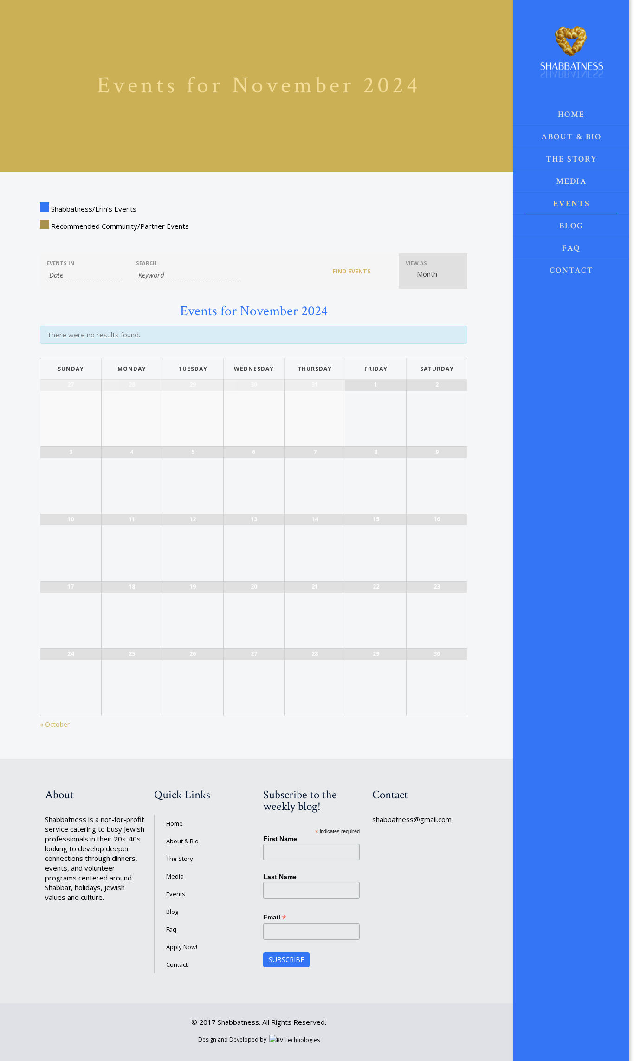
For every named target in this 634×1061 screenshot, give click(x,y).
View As (416, 262)
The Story (179, 858)
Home (174, 823)
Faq (171, 929)
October (55, 724)
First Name (280, 838)
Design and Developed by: (233, 1039)
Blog (172, 911)
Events (175, 894)
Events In (60, 262)
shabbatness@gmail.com (412, 819)
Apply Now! (181, 947)
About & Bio (182, 841)
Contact (177, 964)
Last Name (280, 876)
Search (146, 262)
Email (274, 917)
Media (175, 876)
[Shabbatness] (571, 52)
